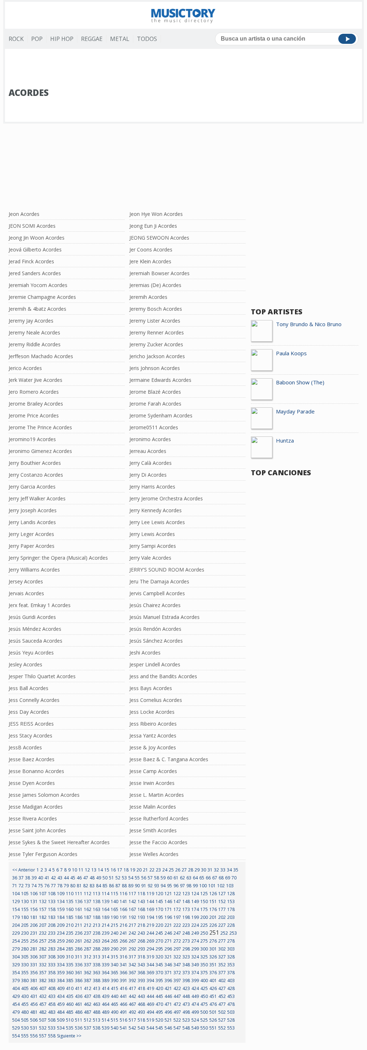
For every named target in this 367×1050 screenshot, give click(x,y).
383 (52, 980)
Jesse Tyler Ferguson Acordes (43, 854)
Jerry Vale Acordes (150, 557)
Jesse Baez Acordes (31, 759)
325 (204, 957)
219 (150, 925)
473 (186, 1004)
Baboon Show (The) (300, 382)
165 (114, 909)
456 (34, 1004)
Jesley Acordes (25, 664)
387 (87, 980)
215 (114, 925)
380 (25, 980)
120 (159, 894)
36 (14, 878)
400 (204, 980)
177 (222, 909)
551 (213, 1028)
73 (27, 886)
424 (195, 988)
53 (124, 878)
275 (204, 941)
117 (132, 894)
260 (69, 941)
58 (156, 878)
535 (69, 1028)
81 (79, 886)
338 (96, 965)
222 (177, 925)
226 (213, 925)
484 (61, 1012)
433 (52, 996)
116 (123, 894)
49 (98, 878)
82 (85, 886)
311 (78, 957)
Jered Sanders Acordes (35, 273)
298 (186, 949)
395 (159, 980)
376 (213, 973)
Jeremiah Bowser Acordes (159, 273)
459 (61, 1004)
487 (87, 1012)
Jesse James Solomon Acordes (44, 794)
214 (105, 925)
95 (169, 886)
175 (204, 909)
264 (105, 941)
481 (34, 1012)
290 (114, 949)
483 (52, 1012)
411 (78, 988)
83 (92, 886)
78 (59, 886)
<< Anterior (23, 870)
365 (114, 973)
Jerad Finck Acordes (31, 261)
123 (186, 894)
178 (231, 909)
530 (25, 1028)
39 (34, 878)
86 (111, 886)
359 (61, 973)
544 (150, 1028)
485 (69, 1012)
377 (222, 973)
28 (190, 870)
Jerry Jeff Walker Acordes (37, 498)
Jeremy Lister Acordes (154, 320)
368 (141, 973)
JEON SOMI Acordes (32, 225)
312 (87, 957)
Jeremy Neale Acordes (34, 332)
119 (150, 894)
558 (52, 1036)
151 (213, 901)
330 (25, 965)
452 (222, 996)
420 (159, 988)
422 (177, 988)
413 (96, 988)
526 (213, 1020)
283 (52, 949)
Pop (37, 39)
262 (87, 941)
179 (16, 917)
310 (69, 957)
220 (159, 925)
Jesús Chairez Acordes (155, 605)
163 (96, 909)
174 (195, 909)
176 (213, 909)
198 (186, 917)
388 (96, 980)
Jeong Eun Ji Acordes (153, 225)
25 (171, 870)
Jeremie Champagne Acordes (42, 296)
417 (132, 988)
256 (34, 941)
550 (204, 1028)
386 (78, 980)
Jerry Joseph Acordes (33, 510)
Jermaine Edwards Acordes (160, 379)
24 (164, 870)
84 (98, 886)
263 (96, 941)
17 (119, 870)
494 (150, 1012)
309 (61, 957)
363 (96, 973)
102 (221, 886)
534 (61, 1028)
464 (105, 1004)
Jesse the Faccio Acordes (158, 842)
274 (195, 941)
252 (224, 933)
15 (106, 870)
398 (186, 980)
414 (105, 988)
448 (186, 996)
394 (150, 980)
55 (137, 878)
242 (132, 933)
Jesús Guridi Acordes (32, 617)
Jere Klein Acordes (150, 261)
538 (96, 1028)
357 (43, 973)
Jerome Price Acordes (34, 415)
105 (25, 894)
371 (168, 973)
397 (177, 980)
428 (231, 988)
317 (132, 957)
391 (123, 980)
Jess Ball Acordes (28, 688)
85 (105, 886)
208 (52, 925)
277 (222, 941)
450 (204, 996)
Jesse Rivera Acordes (33, 818)
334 (61, 965)
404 (16, 988)
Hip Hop (61, 39)
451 (213, 996)
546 (168, 1028)
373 (186, 973)
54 (130, 878)
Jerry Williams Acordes (34, 569)
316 (123, 957)
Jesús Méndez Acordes (35, 628)
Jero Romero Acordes (34, 391)
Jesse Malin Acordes (152, 806)
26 (177, 870)
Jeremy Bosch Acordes (155, 308)
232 (43, 933)
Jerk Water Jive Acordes (35, 379)
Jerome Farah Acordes (155, 403)
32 (216, 870)
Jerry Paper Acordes (31, 545)
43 (59, 878)
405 (25, 988)
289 (105, 949)
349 (195, 965)
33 (222, 870)
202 (222, 917)
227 (222, 925)
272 (177, 941)
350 (204, 965)
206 (34, 925)
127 (222, 894)
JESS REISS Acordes (31, 723)
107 (43, 894)
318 (141, 957)
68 (221, 878)
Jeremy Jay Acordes (31, 320)
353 (231, 965)
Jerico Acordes (25, 368)
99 (195, 886)
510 (69, 1020)
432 (43, 996)
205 (25, 925)
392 (132, 980)
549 (195, 1028)
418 (141, 988)
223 (186, 925)
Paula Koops (291, 353)
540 (114, 1028)
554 (16, 1036)
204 (16, 925)
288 (96, 949)
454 (16, 1004)
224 (195, 925)
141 (123, 901)
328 (231, 957)
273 (186, 941)
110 (69, 894)
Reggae (92, 39)
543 (141, 1028)
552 (222, 1028)
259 (61, 941)
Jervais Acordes (26, 593)
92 (150, 886)
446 (168, 996)
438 (96, 996)
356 (34, 973)
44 (66, 878)
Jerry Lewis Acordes (152, 534)
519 (150, 1020)
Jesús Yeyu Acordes (31, 652)
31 (210, 870)
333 (52, 965)
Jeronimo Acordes (150, 439)
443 (141, 996)
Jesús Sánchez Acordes (156, 640)
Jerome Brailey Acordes (36, 403)
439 (105, 996)
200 (204, 917)
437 (87, 996)
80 (72, 886)
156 (34, 909)
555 (25, 1036)
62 (182, 878)
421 (168, 988)
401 (213, 980)
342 (132, 965)
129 (16, 901)
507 (43, 1020)
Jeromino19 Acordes (32, 439)
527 (222, 1020)
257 (43, 941)
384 (61, 980)
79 (66, 886)
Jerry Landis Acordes (32, 522)
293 (141, 949)
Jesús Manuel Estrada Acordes (164, 617)
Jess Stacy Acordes (30, 735)
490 (114, 1012)
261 (78, 941)
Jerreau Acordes (147, 451)
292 (132, 949)
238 (96, 933)
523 (186, 1020)
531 (34, 1028)
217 (132, 925)
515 (114, 1020)
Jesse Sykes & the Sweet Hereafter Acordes (59, 842)
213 (96, 925)
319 (150, 957)
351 (213, 965)
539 (105, 1028)
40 (40, 878)
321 (168, 957)
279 (16, 949)
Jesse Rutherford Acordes (159, 818)
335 (69, 965)
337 (87, 965)
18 (126, 870)
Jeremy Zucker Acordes (156, 344)
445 (159, 996)
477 (222, 1004)
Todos (147, 39)
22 (151, 870)
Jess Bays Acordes (150, 688)
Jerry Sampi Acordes (152, 545)
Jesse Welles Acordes (153, 854)
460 (69, 1004)
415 (114, 988)
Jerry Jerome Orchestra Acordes (166, 498)
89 (130, 886)
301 (213, 949)
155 (25, 909)
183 (52, 917)
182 (43, 917)
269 (150, 941)
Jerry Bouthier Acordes (35, 462)
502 (222, 1012)
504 (16, 1020)
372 (177, 973)
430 (25, 996)
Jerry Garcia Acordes (32, 486)
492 (132, 1012)
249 (195, 933)
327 (222, 957)
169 (150, 909)
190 (114, 917)
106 (34, 894)
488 (96, 1012)
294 (150, 949)
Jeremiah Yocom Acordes (38, 285)
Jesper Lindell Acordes (154, 664)
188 (96, 917)
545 (159, 1028)
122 (177, 894)
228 (231, 925)
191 (123, 917)
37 (21, 878)
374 (195, 973)
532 (43, 1028)
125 (204, 894)
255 (25, 941)
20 (139, 870)
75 (40, 886)
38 (27, 878)
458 (52, 1004)
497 (177, 1012)
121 (168, 894)
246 (168, 933)
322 (177, 957)
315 (114, 957)
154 (16, 909)
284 (61, 949)
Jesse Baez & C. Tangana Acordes (168, 759)
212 (87, 925)
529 (16, 1028)
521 (168, 1020)
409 (61, 988)
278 (231, 941)
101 (212, 886)
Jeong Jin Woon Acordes (37, 237)
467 (132, 1004)
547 (177, 1028)
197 (177, 917)
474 (195, 1004)
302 (222, 949)
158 (52, 909)
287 (87, 949)
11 (81, 870)
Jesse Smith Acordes (153, 830)
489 (105, 1012)
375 (204, 973)
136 (78, 901)
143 (141, 901)
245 (159, 933)
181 (34, 917)
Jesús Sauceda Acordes (35, 640)
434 (61, 996)
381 (34, 980)
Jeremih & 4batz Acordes (37, 308)
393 (141, 980)
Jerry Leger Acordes (31, 534)
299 (195, 949)
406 (34, 988)
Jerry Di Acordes (148, 474)
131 (34, 901)
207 (43, 925)
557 (43, 1036)
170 (159, 909)
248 (186, 933)
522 (177, 1020)
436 (78, 996)
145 (159, 901)
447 (177, 996)
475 (204, 1004)
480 (25, 1012)
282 (43, 949)
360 (69, 973)
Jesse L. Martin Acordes (156, 794)
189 (105, 917)
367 (132, 973)
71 (14, 886)
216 (123, 925)
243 (141, 933)
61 (175, 878)
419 (150, 988)
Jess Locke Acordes (152, 711)
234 (61, 933)
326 (213, 957)
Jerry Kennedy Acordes (155, 510)
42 (53, 878)
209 (61, 925)
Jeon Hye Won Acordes (156, 214)
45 (72, 878)
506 (34, 1020)
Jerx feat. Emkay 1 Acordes (40, 605)
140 (114, 901)
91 (143, 886)
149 (195, 901)
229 (16, 933)
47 (85, 878)
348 (186, 965)
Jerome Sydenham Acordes (160, 415)
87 (117, 886)
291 (123, 949)
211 (78, 925)
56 (143, 878)
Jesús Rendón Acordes (155, 628)
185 (69, 917)
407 (43, 988)
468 (141, 1004)
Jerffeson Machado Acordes (41, 356)
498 (186, 1012)
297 (177, 949)
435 (69, 996)
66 (208, 878)
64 (195, 878)
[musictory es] (183, 15)
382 (43, 980)
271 (168, 941)
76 (46, 886)
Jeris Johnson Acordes (154, 368)
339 (105, 965)
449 (195, 996)
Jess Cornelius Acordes (155, 700)
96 (175, 886)
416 (123, 988)
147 (177, 901)
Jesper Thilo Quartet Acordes (42, 676)
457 (43, 1004)
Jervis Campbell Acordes (157, 593)
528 (231, 1020)
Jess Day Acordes (29, 711)
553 (231, 1028)
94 (163, 886)
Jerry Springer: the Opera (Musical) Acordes (58, 557)
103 (230, 886)
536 (78, 1028)
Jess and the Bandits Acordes (163, 676)
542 (132, 1028)
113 (96, 894)
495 (159, 1012)
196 (168, 917)
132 (43, 901)
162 (87, 909)
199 (195, 917)
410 (69, 988)
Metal (119, 39)
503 (231, 1012)
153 (231, 901)
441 (123, 996)
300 (204, 949)
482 (43, 1012)
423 (186, 988)
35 (235, 870)
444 (150, 996)
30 (203, 870)
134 (61, 901)
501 (213, 1012)
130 (25, 901)
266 (123, 941)
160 (69, 909)
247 (177, 933)
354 (16, 973)
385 (69, 980)
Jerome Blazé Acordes (155, 391)
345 (159, 965)
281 (34, 949)
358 (52, 973)
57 (150, 878)
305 (25, 957)
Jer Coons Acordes (150, 249)
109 (61, 894)
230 (25, 933)
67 (214, 878)
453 (231, 996)
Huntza (285, 440)
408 (52, 988)
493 (141, 1012)
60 (169, 878)
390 (114, 980)
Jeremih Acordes (148, 296)
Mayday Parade (295, 411)
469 (150, 1004)
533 (52, 1028)
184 (61, 917)
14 (100, 870)
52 (117, 878)
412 (87, 988)
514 (105, 1020)
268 (141, 941)
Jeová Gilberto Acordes (35, 249)
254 (16, 941)
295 (159, 949)
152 (222, 901)
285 (69, 949)
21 (145, 870)
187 (87, 917)
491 (123, 1012)
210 (69, 925)
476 (213, 1004)
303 (231, 949)
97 (182, 886)
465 (114, 1004)
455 (25, 1004)
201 (213, 917)
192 (132, 917)
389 (105, 980)
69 (227, 878)
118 (141, 894)
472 (177, 1004)
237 (87, 933)
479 (16, 1012)
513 (96, 1020)
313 (96, 957)
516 (123, 1020)
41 (46, 878)
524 (195, 1020)
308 (52, 957)
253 (233, 933)
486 (78, 1012)
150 (204, 901)
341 (123, 965)
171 (168, 909)
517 (132, 1020)
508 (52, 1020)
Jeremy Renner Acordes (156, 332)
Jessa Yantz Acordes (152, 735)
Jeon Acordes (24, 214)
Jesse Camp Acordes (153, 771)
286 (78, 949)
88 (124, 886)
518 (141, 1020)
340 (114, 965)
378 (231, 973)
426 (213, 988)
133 (52, 901)
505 (25, 1020)
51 (111, 878)
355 (25, 973)
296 (168, 949)
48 (92, 878)
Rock (16, 39)
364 (105, 973)
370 (159, 973)
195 (159, 917)
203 (231, 917)
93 (156, 886)
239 (105, 933)
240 (114, 933)
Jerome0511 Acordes (153, 427)
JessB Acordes (25, 747)
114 (105, 894)
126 (213, 894)
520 (159, 1020)
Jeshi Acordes (145, 652)
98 (188, 886)
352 (222, 965)
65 (201, 878)
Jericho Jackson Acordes (157, 356)
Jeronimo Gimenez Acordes (40, 451)
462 (87, 1004)
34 (229, 870)
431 (34, 996)
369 (150, 973)
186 (78, 917)
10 (74, 870)
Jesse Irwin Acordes (152, 783)
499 (195, 1012)
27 (184, 870)
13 (93, 870)
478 (231, 1004)
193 (141, 917)
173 (186, 909)
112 (87, 894)
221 (168, 925)
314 (105, 957)
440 (114, 996)
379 (16, 980)
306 (34, 957)
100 (203, 886)
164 (105, 909)
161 (78, 909)
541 (123, 1028)
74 (34, 886)
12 (87, 870)
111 (78, 894)
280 (25, 949)
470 (159, 1004)
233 (52, 933)
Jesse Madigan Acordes (36, 806)
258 (52, 941)
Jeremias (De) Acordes (155, 285)
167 (132, 909)
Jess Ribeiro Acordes (153, 723)
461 (78, 1004)
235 (69, 933)
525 (204, 1020)
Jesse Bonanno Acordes (36, 771)
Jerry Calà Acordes (150, 462)
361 (78, 973)
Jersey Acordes (26, 581)
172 (177, 909)
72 (21, 886)
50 (105, 878)
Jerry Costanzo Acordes (36, 474)
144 (150, 901)
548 (186, 1028)
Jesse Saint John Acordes (37, 830)
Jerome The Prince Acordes (40, 427)
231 (34, 933)
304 (16, 957)
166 (123, 909)
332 (43, 965)
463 (96, 1004)
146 (168, 901)
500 (204, 1012)
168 (141, 909)
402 (222, 980)
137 (87, 901)
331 (34, 965)
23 (158, 870)
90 (137, 886)
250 (204, 933)
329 (16, 965)
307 (43, 957)
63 (188, 878)
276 (213, 941)
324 (195, 957)
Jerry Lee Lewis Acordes (157, 522)
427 (222, 988)
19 (132, 870)
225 (204, 925)
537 (87, 1028)
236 (78, 933)
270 (159, 941)
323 (186, 957)
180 (25, 917)
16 (113, 870)
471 (168, 1004)
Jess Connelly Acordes (34, 700)
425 (204, 988)
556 (34, 1036)
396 (168, 980)
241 (123, 933)
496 (168, 1012)
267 (132, 941)
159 (61, 909)
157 (43, 909)
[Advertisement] (183, 68)
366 (123, 973)
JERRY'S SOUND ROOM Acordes (166, 569)
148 (186, 901)
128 (231, 894)
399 (195, 980)
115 (114, 894)
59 (163, 878)
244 (150, 933)
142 (132, 901)
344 (150, 965)
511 (78, 1020)
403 (231, 980)
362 (87, 973)
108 (52, 894)
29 (197, 870)
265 (114, 941)
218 (141, 925)
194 (150, 917)
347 (177, 965)
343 (141, 965)
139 (105, 901)
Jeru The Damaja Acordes (159, 581)
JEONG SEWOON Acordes (159, 237)
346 (168, 965)
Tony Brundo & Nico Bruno (309, 324)
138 (96, 901)
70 (234, 878)
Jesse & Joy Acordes (152, 747)
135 (69, 901)
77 (53, 886)
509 (61, 1020)
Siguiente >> (69, 1036)
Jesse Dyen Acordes (32, 783)
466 (123, 1004)
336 (78, 965)
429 (16, 996)
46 (79, 878)
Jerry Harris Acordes (152, 486)
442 (132, 996)
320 (159, 957)
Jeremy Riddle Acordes (35, 344)
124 (195, 894)
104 (16, 894)
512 (87, 1020)
